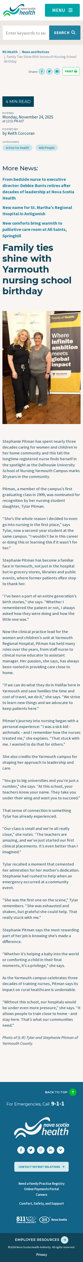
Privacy (41, 1254)
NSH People (46, 148)
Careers (41, 1194)
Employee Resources (37, 1240)
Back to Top (56, 1092)
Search (62, 32)
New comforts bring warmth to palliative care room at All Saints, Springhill (34, 229)
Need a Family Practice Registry (41, 1183)
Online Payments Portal (41, 1189)
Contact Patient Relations (39, 1167)
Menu (58, 10)
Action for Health (17, 148)
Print (69, 71)
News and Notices (35, 52)
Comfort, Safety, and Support (41, 1203)
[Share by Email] (57, 71)
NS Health (10, 52)
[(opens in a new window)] (42, 71)
